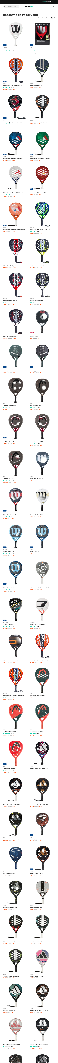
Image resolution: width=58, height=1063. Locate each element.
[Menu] (1, 6)
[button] (46, 18)
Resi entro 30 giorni (27, 2)
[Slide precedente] (5, 34)
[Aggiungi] (26, 44)
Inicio (4, 11)
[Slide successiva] (26, 34)
